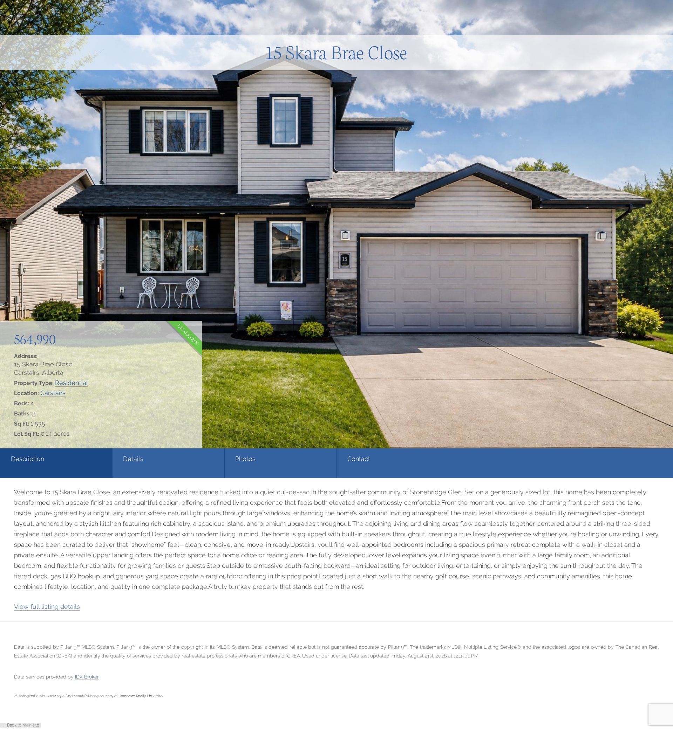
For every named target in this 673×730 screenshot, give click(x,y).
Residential (71, 382)
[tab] (56, 463)
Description (27, 458)
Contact (358, 458)
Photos (245, 458)
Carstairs (53, 393)
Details (133, 458)
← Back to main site (20, 725)
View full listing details (47, 606)
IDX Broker (87, 677)
